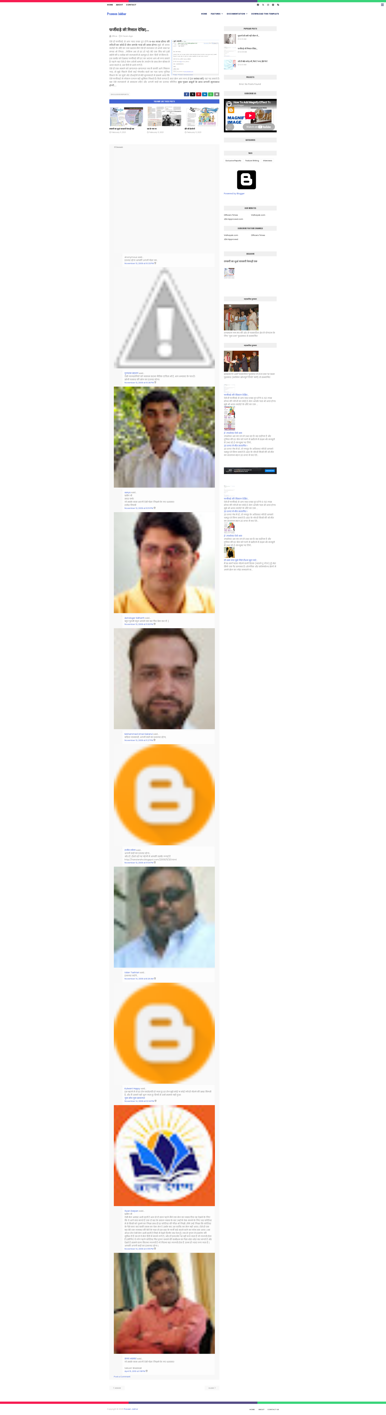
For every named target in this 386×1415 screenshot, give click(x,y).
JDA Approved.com (233, 219)
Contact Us (273, 1409)
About (119, 4)
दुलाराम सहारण (131, 373)
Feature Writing (252, 160)
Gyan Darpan (131, 1210)
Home (110, 4)
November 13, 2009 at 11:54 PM (139, 862)
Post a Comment (122, 1376)
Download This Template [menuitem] (265, 14)
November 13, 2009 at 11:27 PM (139, 740)
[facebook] (258, 4)
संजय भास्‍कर (131, 1358)
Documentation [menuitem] (236, 14)
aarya (128, 492)
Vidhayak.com (258, 215)
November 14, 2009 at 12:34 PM (140, 1101)
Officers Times (231, 215)
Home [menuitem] (204, 14)
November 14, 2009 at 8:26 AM (139, 978)
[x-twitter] (263, 4)
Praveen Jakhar (116, 13)
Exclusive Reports (120, 94)
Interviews (267, 160)
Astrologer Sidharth (135, 617)
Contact (131, 4)
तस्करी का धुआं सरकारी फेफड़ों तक (121, 128)
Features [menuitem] (215, 14)
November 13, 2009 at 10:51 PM (139, 508)
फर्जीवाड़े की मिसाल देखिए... (248, 48)
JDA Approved (231, 239)
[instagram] (268, 4)
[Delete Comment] (155, 263)
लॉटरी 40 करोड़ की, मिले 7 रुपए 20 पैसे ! (253, 61)
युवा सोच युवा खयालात (135, 1098)
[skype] (277, 4)
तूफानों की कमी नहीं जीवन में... (248, 35)
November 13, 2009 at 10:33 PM (139, 263)
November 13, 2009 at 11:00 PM (139, 624)
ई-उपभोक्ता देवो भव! (233, 433)
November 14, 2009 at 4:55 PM (139, 1248)
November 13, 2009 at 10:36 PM (139, 382)
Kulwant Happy (132, 1088)
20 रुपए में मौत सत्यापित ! (235, 445)
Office (114, 36)
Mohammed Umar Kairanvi (139, 734)
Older (211, 1388)
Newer (118, 1388)
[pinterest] (273, 4)
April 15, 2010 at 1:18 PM (135, 1371)
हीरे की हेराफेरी (190, 128)
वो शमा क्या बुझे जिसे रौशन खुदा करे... (241, 560)
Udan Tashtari (132, 972)
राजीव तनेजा (130, 850)
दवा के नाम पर (152, 128)
